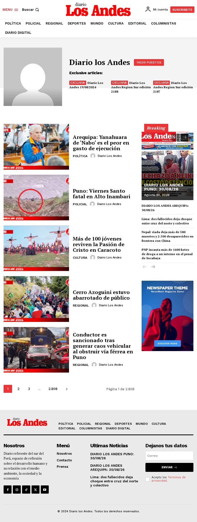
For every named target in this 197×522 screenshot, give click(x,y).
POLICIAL (80, 204)
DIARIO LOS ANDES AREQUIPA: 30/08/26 (107, 468)
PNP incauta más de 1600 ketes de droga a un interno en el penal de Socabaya (167, 254)
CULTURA (80, 257)
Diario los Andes (110, 156)
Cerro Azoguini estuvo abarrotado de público (101, 295)
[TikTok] (26, 489)
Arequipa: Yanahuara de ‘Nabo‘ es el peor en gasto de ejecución (101, 143)
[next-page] (66, 389)
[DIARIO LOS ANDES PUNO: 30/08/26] (167, 164)
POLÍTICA (80, 156)
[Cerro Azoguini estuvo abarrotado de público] (36, 299)
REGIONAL (81, 305)
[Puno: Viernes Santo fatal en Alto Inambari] (36, 197)
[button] (31, 10)
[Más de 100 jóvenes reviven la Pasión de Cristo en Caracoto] (36, 248)
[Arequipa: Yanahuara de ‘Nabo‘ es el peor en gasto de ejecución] (36, 146)
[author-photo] (93, 155)
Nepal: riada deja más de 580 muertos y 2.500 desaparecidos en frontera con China (167, 236)
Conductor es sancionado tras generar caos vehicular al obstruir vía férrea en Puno (103, 346)
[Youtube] (45, 489)
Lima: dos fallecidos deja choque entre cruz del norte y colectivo (167, 221)
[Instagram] (17, 489)
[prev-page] (175, 137)
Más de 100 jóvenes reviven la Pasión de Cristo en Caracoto (98, 244)
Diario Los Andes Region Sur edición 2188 (131, 87)
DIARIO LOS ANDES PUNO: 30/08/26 (163, 186)
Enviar (167, 467)
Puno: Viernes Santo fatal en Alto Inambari (101, 193)
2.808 (52, 389)
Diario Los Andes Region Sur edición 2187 (173, 87)
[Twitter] (36, 489)
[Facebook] (8, 489)
